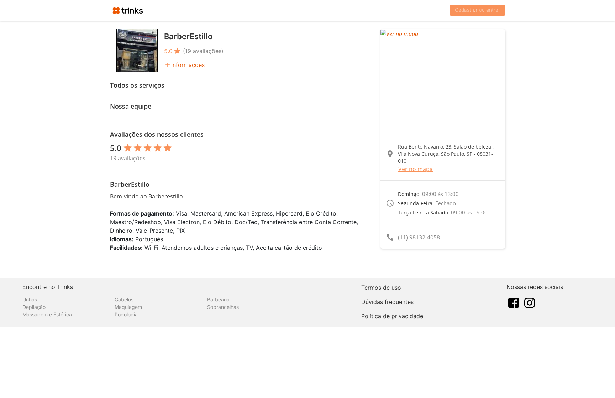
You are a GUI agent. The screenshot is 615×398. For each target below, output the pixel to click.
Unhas (29, 299)
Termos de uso (381, 287)
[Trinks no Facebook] (513, 302)
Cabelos (124, 299)
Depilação (34, 307)
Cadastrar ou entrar (477, 10)
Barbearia (218, 299)
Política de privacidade (392, 316)
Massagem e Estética (47, 314)
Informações (188, 64)
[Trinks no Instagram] (529, 302)
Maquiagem (128, 307)
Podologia (126, 314)
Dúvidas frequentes (387, 301)
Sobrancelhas (223, 307)
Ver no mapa (415, 169)
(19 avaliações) (203, 51)
